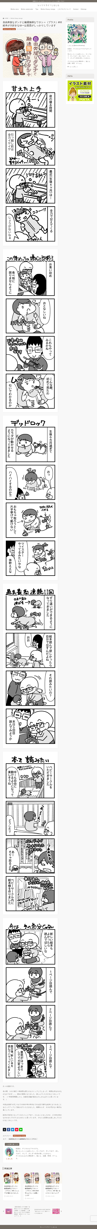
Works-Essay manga (17, 18)
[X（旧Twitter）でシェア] (4, 1129)
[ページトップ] (92, 1224)
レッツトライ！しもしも (48, 5)
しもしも (9, 1158)
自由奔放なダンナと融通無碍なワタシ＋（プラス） (23, 1139)
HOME (6, 18)
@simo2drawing (79, 45)
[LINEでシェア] (20, 1129)
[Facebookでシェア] (8, 1129)
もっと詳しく (73, 66)
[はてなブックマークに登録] (12, 1129)
